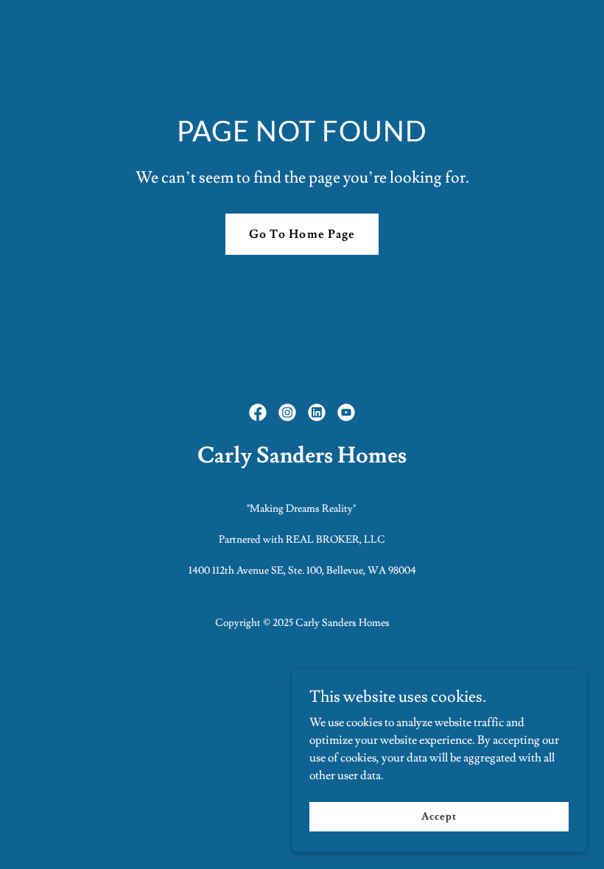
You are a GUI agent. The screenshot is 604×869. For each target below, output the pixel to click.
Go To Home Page (301, 234)
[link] (258, 412)
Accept (438, 816)
